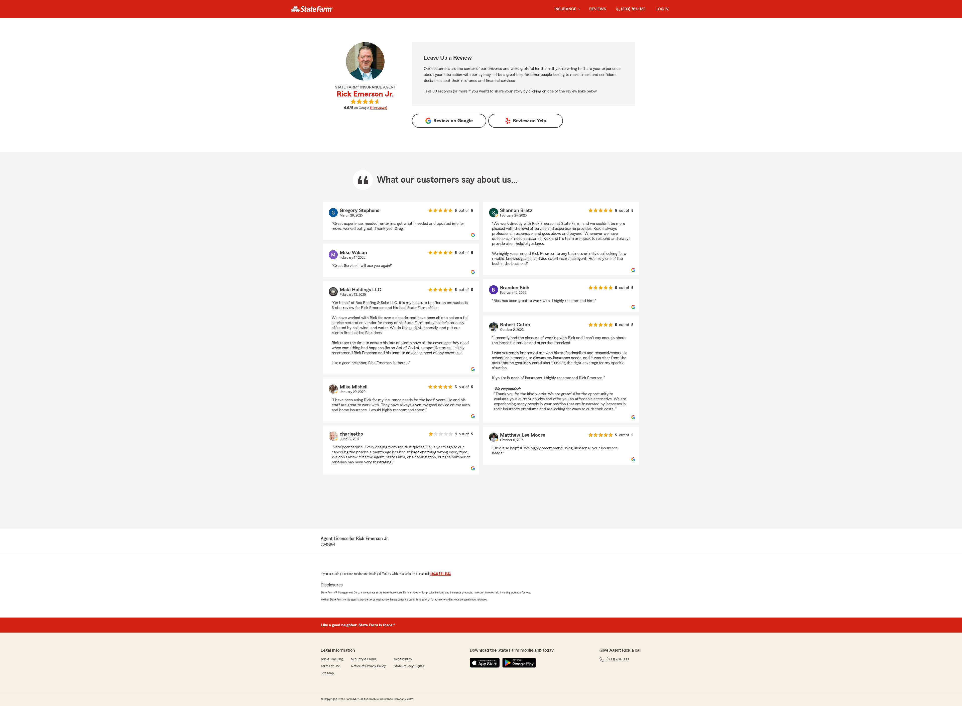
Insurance (565, 9)
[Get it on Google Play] (519, 663)
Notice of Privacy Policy (368, 666)
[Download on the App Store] (485, 663)
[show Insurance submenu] (578, 9)
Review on (453, 120)
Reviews (597, 9)
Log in (662, 9)
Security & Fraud (363, 659)
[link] (312, 9)
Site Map (327, 673)
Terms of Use (330, 666)
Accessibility (403, 659)
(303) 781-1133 (633, 9)
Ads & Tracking (332, 659)
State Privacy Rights (409, 666)
